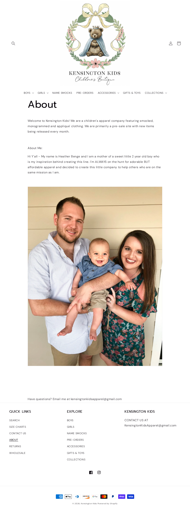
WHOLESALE (17, 453)
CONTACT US (17, 433)
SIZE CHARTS (17, 426)
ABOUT (13, 439)
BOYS (70, 420)
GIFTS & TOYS (75, 453)
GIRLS (70, 426)
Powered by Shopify (108, 503)
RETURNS (15, 446)
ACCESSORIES (76, 446)
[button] (13, 43)
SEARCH (14, 420)
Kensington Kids (89, 503)
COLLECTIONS (76, 459)
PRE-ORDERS (75, 439)
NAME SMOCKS (77, 433)
